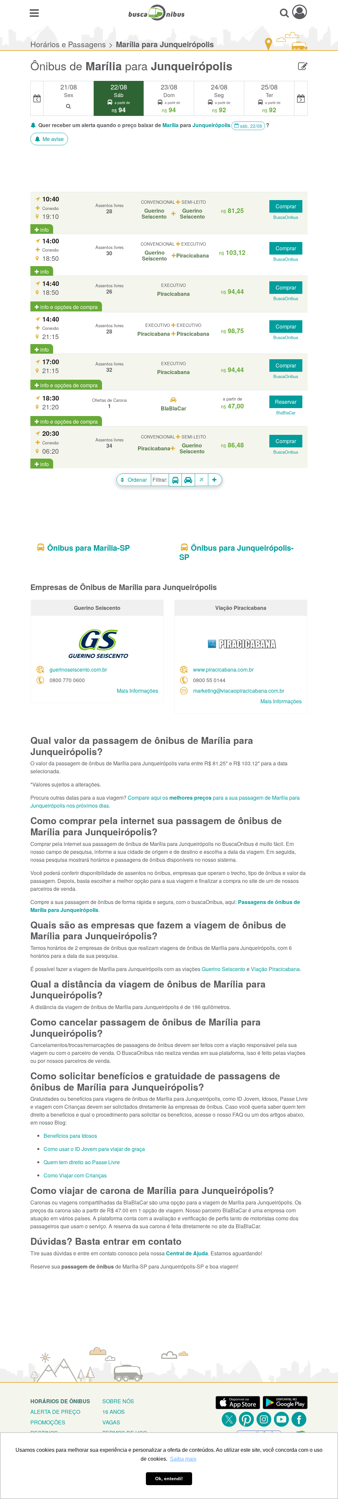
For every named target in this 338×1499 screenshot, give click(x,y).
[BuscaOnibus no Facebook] (299, 1419)
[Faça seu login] (299, 12)
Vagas (111, 1422)
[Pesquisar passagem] (284, 12)
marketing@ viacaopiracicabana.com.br (238, 690)
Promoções (47, 1422)
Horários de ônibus (60, 1401)
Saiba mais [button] (183, 1459)
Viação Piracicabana (275, 969)
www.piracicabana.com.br (223, 669)
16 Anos (113, 1411)
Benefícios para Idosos (70, 1135)
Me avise (52, 139)
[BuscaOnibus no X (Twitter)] (229, 1419)
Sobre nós (118, 1401)
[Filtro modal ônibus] (175, 479)
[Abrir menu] (34, 12)
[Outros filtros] (215, 479)
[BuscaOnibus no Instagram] (264, 1419)
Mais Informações (137, 690)
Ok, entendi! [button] (169, 1478)
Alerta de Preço (55, 1411)
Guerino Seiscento (223, 969)
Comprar (286, 206)
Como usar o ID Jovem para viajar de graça (94, 1149)
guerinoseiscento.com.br (78, 669)
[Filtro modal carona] (188, 479)
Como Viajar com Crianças (75, 1175)
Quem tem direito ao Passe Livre (82, 1162)
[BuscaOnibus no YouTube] (281, 1419)
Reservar (285, 401)
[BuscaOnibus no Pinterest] (246, 1419)
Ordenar (136, 479)
